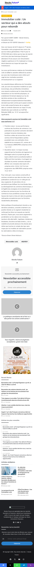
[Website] (17, 263)
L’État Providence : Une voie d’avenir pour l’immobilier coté (25, 491)
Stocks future (6, 30)
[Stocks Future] (12, 2)
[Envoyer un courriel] (10, 30)
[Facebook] (14, 522)
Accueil (4, 12)
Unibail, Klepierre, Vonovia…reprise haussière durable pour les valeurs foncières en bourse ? (8, 480)
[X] (16, 522)
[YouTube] (18, 522)
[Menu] (2, 4)
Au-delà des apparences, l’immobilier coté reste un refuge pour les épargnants (25, 471)
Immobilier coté (12, 12)
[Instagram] (20, 522)
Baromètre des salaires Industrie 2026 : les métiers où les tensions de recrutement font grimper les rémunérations (15, 391)
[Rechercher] (32, 4)
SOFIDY (25, 242)
